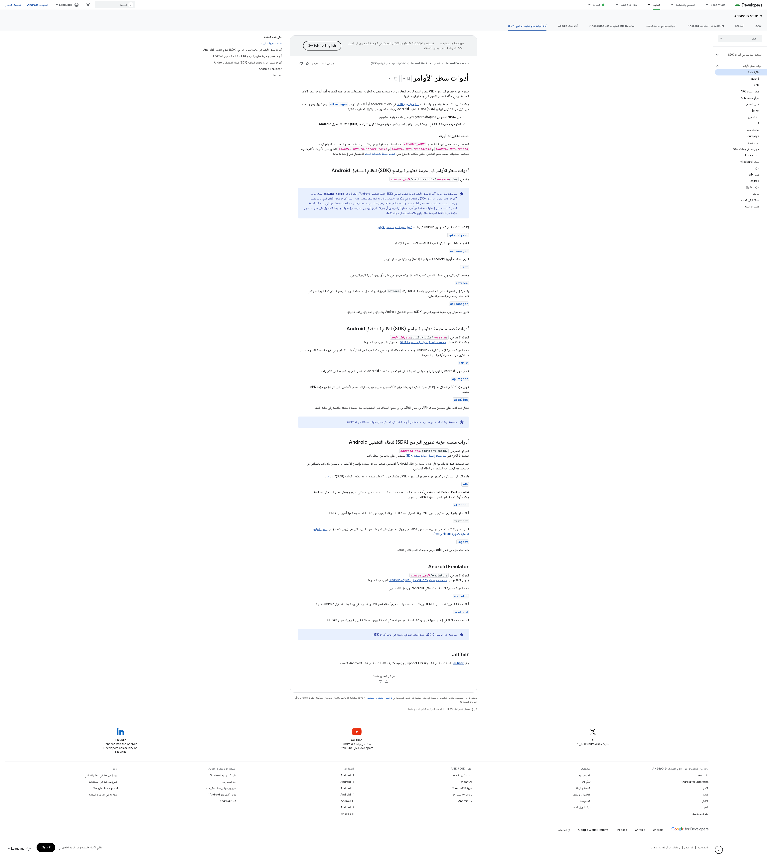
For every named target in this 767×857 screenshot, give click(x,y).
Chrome (640, 830)
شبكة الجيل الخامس (580, 807)
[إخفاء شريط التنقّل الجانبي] (719, 850)
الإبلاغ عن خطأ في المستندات (103, 782)
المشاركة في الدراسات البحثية (103, 794)
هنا (328, 476)
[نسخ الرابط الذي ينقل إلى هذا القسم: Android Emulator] (424, 567)
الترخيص (688, 847)
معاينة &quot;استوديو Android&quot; (612, 26)
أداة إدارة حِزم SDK (408, 104)
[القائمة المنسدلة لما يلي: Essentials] (705, 5)
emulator (461, 596)
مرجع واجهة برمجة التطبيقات (221, 788)
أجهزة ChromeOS (462, 788)
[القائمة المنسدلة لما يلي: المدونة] (587, 5)
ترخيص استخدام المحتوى (379, 697)
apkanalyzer (458, 235)
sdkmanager (459, 304)
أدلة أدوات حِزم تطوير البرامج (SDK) (527, 26)
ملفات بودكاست (700, 813)
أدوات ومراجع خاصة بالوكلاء (660, 26)
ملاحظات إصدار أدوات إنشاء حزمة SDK (423, 342)
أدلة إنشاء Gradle (568, 26)
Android (703, 775)
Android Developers (457, 63)
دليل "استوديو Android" (223, 775)
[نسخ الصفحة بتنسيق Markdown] (395, 78)
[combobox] (115, 4)
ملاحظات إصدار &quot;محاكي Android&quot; (418, 580)
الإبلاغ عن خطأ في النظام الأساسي (101, 775)
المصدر (704, 794)
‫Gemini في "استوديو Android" (705, 26)
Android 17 (347, 775)
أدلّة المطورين (229, 782)
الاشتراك (46, 847)
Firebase (621, 830)
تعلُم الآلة (586, 782)
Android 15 (347, 788)
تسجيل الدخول (13, 5)
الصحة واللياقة (583, 788)
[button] (743, 55)
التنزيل (758, 26)
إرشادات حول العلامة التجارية (665, 847)
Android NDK (228, 801)
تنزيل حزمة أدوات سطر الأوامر (395, 227)
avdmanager (459, 251)
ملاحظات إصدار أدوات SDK (401, 213)
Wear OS (466, 782)
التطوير (656, 5)
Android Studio (748, 16)
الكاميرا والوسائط (581, 794)
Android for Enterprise (694, 782)
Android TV (465, 801)
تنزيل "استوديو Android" (222, 794)
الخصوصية (584, 801)
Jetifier (458, 663)
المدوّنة (704, 807)
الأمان (705, 788)
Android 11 (347, 813)
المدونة (596, 5)
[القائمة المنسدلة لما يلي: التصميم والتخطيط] (670, 5)
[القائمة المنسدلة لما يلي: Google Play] (615, 5)
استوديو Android (37, 5)
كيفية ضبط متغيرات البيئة (380, 154)
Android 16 (347, 782)
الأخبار (705, 801)
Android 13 (347, 801)
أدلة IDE (739, 26)
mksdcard (461, 612)
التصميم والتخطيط (685, 5)
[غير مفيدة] (301, 63)
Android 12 (347, 807)
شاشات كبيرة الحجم (462, 775)
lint (464, 267)
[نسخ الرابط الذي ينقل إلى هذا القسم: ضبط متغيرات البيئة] (435, 136)
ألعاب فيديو (584, 775)
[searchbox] (740, 38)
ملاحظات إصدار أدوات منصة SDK (426, 456)
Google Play (629, 5)
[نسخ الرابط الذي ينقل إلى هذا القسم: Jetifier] (448, 655)
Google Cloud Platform (593, 830)
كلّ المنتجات (564, 830)
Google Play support (105, 788)
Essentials (718, 5)
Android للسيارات (462, 794)
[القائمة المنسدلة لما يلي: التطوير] (647, 5)
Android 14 (347, 794)
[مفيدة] (307, 63)
